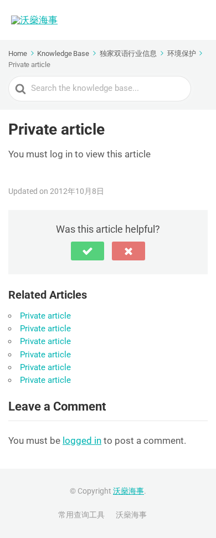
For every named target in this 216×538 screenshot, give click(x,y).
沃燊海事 (128, 490)
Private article (45, 316)
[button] (87, 251)
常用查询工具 (81, 514)
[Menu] (196, 20)
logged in (82, 440)
